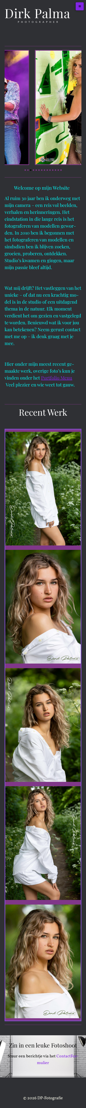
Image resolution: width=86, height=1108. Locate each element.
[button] (25, 170)
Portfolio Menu (56, 377)
